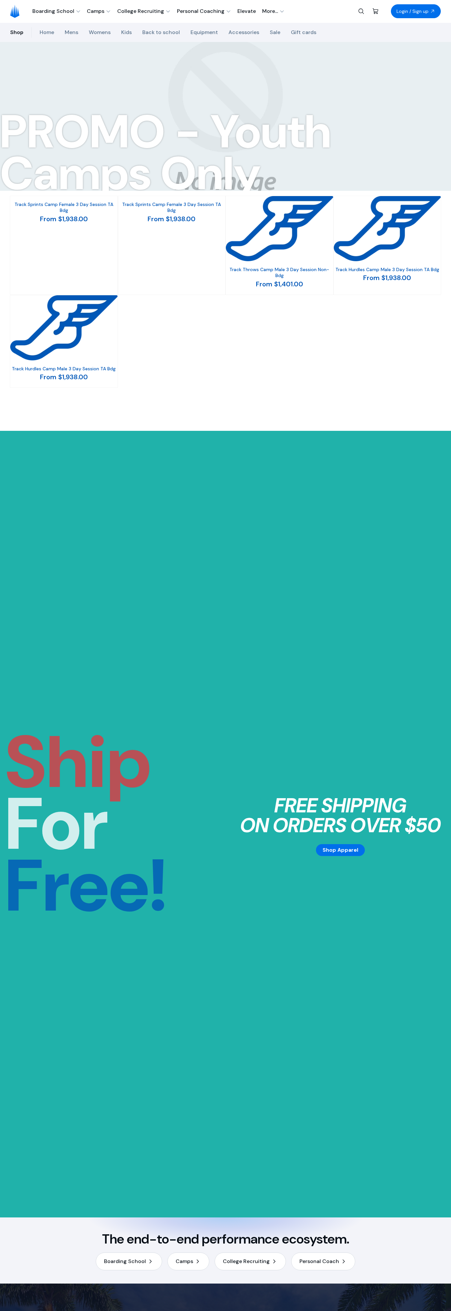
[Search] (361, 11)
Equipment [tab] (204, 32)
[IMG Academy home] (17, 11)
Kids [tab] (126, 32)
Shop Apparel (340, 849)
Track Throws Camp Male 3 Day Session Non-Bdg (279, 272)
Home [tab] (47, 32)
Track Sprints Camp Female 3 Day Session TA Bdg (64, 207)
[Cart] (375, 11)
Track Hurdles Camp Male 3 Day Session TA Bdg (387, 269)
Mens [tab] (71, 32)
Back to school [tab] (161, 32)
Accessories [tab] (243, 32)
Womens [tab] (100, 32)
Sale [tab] (275, 32)
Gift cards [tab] (303, 32)
